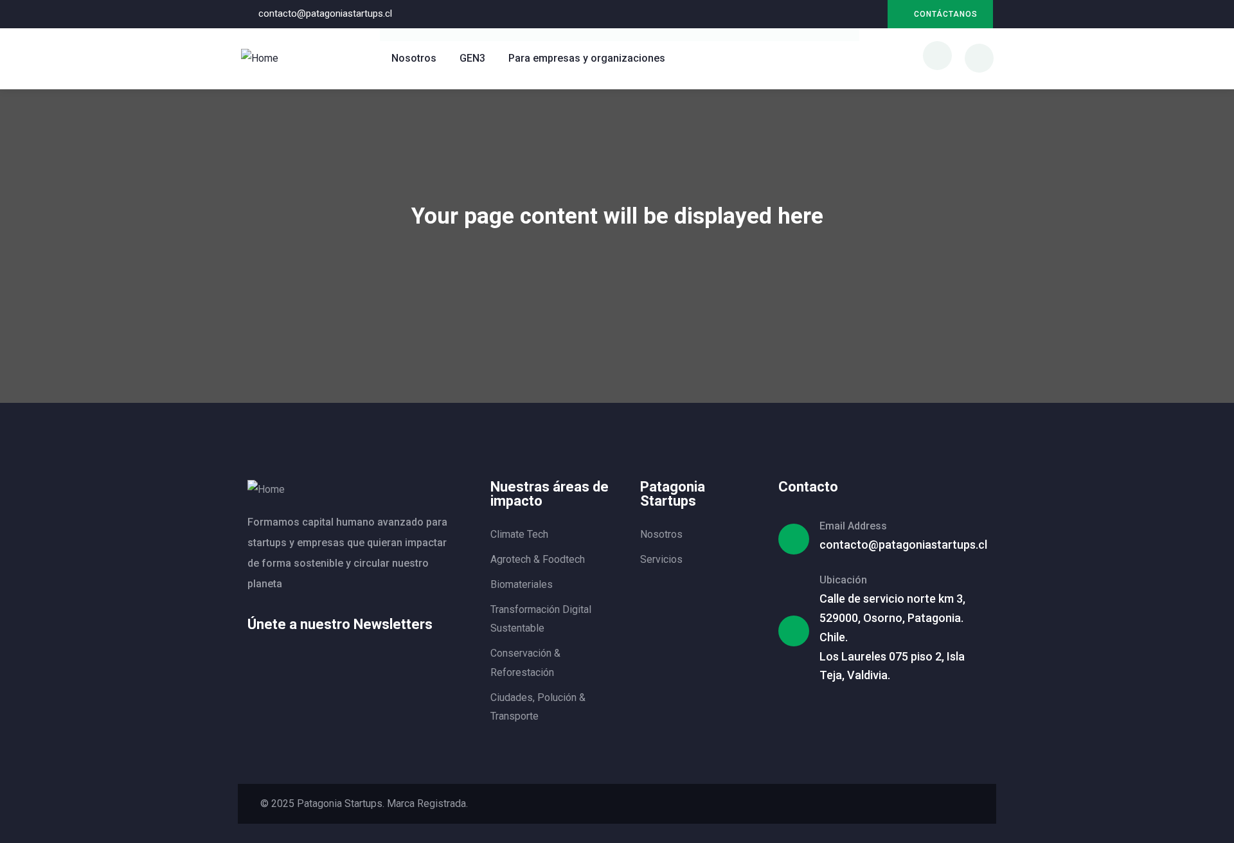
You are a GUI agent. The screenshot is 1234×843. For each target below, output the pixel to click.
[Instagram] (871, 14)
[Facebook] (895, 804)
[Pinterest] (943, 804)
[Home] (259, 58)
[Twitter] (871, 804)
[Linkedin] (845, 14)
